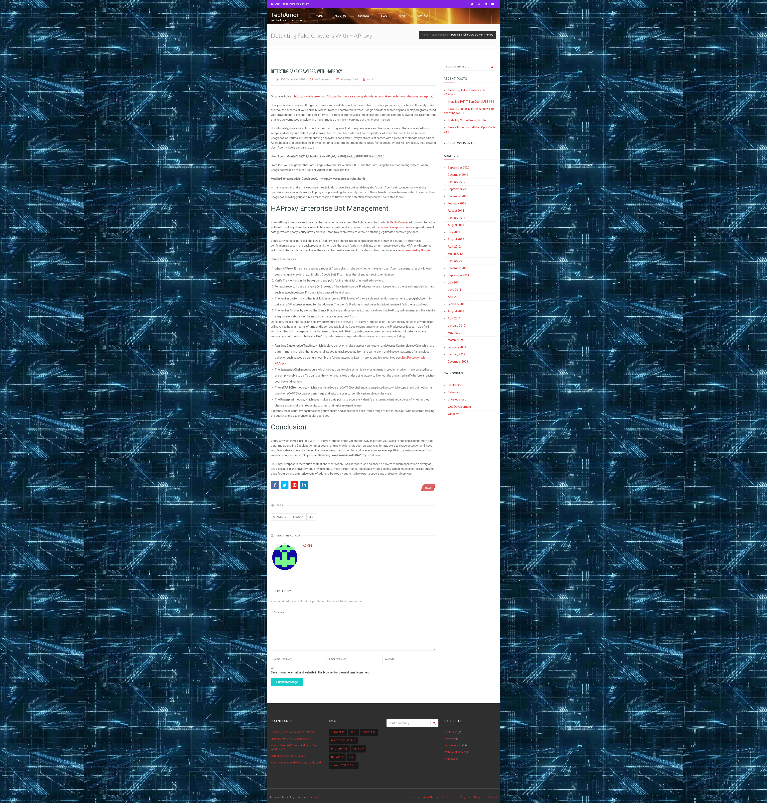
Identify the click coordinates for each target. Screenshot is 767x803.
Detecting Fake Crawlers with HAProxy (293, 732)
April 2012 (454, 246)
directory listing (343, 740)
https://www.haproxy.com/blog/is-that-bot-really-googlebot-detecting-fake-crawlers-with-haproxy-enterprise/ (364, 96)
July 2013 (454, 232)
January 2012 (456, 261)
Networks (454, 392)
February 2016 (457, 203)
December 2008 (458, 361)
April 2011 (454, 296)
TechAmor (285, 14)
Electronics (455, 385)
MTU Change (339, 748)
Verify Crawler (399, 222)
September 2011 (458, 275)
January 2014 (456, 217)
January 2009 (456, 354)
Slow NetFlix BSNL (343, 765)
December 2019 (458, 174)
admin (307, 545)
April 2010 (454, 318)
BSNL (354, 732)
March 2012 (455, 253)
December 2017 (458, 196)
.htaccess (338, 732)
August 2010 (456, 311)
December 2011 (458, 268)
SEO (311, 517)
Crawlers (279, 517)
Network (297, 517)
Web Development (459, 406)
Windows (453, 413)
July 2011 (454, 282)
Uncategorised (349, 79)
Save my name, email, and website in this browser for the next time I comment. (320, 672)
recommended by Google (414, 250)
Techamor (315, 797)
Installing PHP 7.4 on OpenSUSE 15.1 (471, 101)
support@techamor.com (296, 4)
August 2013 (456, 225)
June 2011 (454, 289)
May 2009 (454, 332)
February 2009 (457, 347)
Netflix (358, 748)
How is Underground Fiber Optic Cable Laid (296, 762)
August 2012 (456, 239)
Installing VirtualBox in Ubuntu (467, 120)
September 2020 (458, 167)
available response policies (397, 227)
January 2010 (456, 325)
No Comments (322, 79)
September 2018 (458, 189)
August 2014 (456, 210)
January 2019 (456, 181)
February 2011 (457, 304)
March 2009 (455, 340)
